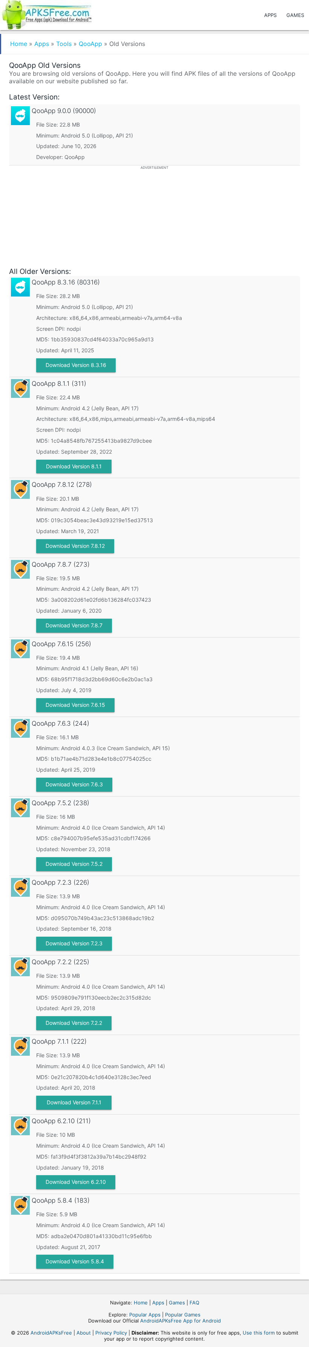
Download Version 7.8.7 (74, 625)
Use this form (259, 1333)
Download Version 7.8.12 (75, 546)
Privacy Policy (111, 1333)
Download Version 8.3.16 (76, 365)
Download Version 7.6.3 (74, 784)
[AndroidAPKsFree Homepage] (46, 13)
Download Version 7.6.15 (75, 705)
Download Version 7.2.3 (74, 943)
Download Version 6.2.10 (76, 1182)
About (83, 1333)
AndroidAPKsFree (51, 1333)
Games (295, 15)
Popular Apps (145, 1315)
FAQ (194, 1303)
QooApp (90, 43)
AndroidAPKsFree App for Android (180, 1321)
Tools (64, 43)
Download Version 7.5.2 (74, 864)
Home (18, 43)
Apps (270, 15)
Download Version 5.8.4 (75, 1261)
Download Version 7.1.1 (74, 1102)
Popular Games (182, 1315)
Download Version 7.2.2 (74, 1023)
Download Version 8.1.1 (74, 466)
